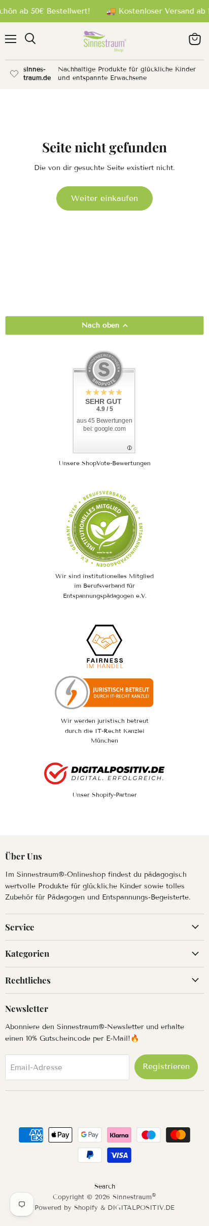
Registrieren (166, 1066)
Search (104, 1186)
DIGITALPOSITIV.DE (141, 1208)
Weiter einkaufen (104, 198)
